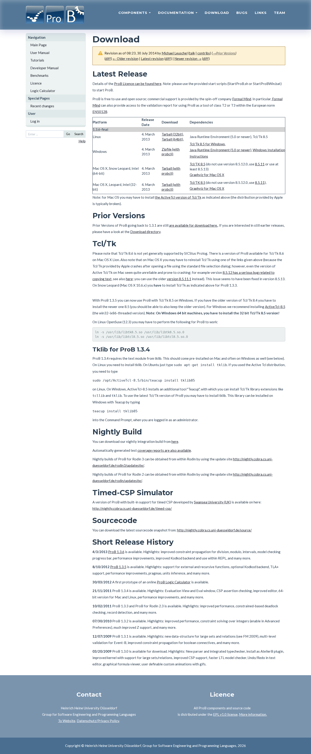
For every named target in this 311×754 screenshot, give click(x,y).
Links (261, 12)
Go (68, 134)
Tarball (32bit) (172, 134)
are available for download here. (193, 225)
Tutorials (37, 60)
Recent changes (42, 106)
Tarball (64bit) (172, 139)
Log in (35, 121)
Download (217, 12)
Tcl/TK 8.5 (197, 164)
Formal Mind (241, 99)
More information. (253, 714)
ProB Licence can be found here (137, 84)
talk (192, 53)
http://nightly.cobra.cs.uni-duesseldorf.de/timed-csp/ (132, 508)
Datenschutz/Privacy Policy (98, 721)
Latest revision (152, 58)
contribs (203, 53)
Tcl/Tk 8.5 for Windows (207, 144)
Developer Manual (44, 68)
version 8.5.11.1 (179, 279)
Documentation (176, 12)
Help (82, 141)
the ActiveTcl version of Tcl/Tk (178, 197)
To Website (66, 721)
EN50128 (99, 112)
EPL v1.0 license (225, 714)
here (129, 279)
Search (78, 134)
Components (133, 12)
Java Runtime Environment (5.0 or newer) (220, 150)
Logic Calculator (42, 91)
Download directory (145, 232)
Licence (36, 83)
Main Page (38, 45)
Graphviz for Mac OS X (207, 175)
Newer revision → (187, 58)
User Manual (39, 53)
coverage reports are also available (164, 450)
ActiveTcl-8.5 (275, 307)
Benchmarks (39, 75)
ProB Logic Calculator (174, 582)
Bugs (241, 12)
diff (168, 58)
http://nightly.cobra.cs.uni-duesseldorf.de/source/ (214, 530)
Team (279, 12)
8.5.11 (260, 164)
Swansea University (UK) (212, 502)
